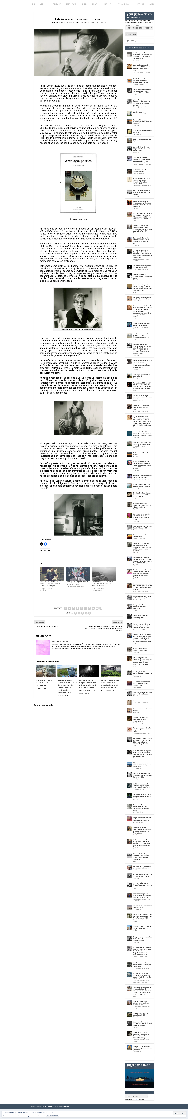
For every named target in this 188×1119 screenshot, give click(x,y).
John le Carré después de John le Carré (141, 375)
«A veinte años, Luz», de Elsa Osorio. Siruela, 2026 (142, 527)
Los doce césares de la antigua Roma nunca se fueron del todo (140, 719)
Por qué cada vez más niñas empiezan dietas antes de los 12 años (142, 729)
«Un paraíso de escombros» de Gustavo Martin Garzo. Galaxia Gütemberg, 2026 (142, 818)
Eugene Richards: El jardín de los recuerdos (45, 682)
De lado (135, 956)
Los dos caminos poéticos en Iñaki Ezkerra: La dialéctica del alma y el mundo (103, 584)
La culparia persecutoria (141, 701)
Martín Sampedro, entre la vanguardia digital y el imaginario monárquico (141, 325)
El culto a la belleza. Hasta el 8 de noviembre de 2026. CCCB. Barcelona (142, 494)
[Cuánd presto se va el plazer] (129, 140)
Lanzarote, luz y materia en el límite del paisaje (142, 906)
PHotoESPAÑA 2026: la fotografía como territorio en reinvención (142, 885)
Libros (43, 4)
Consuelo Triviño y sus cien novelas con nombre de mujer (142, 928)
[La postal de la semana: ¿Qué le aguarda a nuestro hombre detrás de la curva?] (129, 1023)
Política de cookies (52, 1116)
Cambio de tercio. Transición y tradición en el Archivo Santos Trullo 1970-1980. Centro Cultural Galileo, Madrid (142, 573)
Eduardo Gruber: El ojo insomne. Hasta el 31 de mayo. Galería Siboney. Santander (141, 856)
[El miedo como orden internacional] (129, 536)
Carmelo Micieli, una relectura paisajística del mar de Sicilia (142, 121)
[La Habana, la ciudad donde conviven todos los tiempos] (129, 298)
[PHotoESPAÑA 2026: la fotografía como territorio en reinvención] (129, 884)
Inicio (34, 4)
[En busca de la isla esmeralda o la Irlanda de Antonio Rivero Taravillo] (111, 671)
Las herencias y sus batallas (142, 866)
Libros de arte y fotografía (140, 982)
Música (139, 687)
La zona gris (147, 164)
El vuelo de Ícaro (146, 185)
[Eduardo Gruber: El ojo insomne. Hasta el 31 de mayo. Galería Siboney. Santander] (129, 855)
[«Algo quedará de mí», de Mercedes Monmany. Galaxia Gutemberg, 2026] (129, 774)
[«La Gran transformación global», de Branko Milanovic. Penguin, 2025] (129, 335)
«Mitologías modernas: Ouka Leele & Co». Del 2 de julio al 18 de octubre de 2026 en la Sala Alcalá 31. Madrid (142, 216)
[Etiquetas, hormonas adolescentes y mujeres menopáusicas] (129, 1002)
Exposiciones (136, 509)
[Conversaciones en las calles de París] (129, 131)
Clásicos (135, 173)
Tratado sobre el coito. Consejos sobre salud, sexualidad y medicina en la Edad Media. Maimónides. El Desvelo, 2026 (142, 253)
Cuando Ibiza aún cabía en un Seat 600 (142, 709)
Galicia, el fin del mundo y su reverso (142, 453)
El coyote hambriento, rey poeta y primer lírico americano (141, 606)
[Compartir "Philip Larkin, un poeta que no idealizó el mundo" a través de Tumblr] (77, 608)
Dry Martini (136, 141)
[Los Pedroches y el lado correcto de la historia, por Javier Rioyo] (129, 964)
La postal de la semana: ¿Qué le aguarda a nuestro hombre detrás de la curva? (142, 1023)
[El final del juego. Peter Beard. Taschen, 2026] (129, 649)
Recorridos (138, 4)
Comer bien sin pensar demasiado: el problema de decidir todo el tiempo (142, 895)
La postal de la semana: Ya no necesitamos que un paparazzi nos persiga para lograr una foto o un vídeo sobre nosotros (142, 363)
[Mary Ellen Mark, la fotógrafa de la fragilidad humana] (129, 693)
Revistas (135, 552)
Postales (135, 208)
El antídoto (136, 72)
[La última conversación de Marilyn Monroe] (129, 616)
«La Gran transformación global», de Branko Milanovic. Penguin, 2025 (141, 335)
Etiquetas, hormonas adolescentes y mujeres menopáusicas (141, 1003)
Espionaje (135, 378)
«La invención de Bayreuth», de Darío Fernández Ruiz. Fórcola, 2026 (142, 683)
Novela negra (122, 4)
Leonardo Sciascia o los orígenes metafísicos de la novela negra (142, 148)
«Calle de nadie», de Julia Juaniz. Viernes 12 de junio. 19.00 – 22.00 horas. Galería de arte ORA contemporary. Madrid (142, 465)
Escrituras (71, 4)
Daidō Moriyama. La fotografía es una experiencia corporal (142, 276)
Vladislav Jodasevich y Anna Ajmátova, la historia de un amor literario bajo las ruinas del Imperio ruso (142, 753)
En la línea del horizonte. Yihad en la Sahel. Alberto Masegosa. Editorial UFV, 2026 (141, 240)
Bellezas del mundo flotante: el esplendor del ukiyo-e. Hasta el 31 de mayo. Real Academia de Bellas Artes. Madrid (142, 843)
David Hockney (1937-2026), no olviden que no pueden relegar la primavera (142, 444)
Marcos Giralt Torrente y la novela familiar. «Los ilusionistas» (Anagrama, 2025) (142, 807)
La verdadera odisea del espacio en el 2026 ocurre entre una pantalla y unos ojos (141, 67)
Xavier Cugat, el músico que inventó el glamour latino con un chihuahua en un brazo (142, 625)
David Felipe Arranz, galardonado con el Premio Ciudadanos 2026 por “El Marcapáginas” (142, 830)
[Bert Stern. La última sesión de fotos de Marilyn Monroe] (129, 597)
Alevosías (142, 72)
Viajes (151, 4)
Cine (138, 470)
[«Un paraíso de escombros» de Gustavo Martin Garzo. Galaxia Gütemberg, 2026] (129, 818)
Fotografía (56, 4)
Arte (134, 448)
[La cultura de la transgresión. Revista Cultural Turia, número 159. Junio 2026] (129, 90)
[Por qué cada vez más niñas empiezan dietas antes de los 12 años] (129, 729)
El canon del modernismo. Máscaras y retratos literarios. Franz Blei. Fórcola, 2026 (141, 181)
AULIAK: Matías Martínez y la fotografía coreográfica (142, 875)
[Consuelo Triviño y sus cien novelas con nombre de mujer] (129, 927)
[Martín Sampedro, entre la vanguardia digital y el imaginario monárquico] (129, 324)
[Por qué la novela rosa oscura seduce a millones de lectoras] (129, 396)
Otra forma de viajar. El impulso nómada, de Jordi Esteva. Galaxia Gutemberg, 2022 (88, 685)
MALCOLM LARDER (67, 22)
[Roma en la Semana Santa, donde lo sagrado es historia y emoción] (129, 1047)
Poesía (91, 22)
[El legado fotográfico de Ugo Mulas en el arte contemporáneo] (129, 938)
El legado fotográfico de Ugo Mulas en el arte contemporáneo (142, 938)
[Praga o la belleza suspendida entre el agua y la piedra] (129, 672)
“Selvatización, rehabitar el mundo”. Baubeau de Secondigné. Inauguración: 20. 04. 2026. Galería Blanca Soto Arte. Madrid (142, 990)
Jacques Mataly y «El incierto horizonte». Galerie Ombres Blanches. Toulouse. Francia (142, 433)
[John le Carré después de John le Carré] (129, 375)
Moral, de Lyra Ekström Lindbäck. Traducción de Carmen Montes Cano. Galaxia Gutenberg (141, 1035)
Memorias (142, 629)
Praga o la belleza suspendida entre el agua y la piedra (142, 673)
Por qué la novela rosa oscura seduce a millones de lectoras (142, 397)
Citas (134, 220)
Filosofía (135, 260)
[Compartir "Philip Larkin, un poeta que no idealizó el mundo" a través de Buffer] (89, 608)
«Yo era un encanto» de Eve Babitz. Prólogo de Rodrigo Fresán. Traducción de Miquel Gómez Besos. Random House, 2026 (142, 951)
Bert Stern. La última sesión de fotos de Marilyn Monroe (142, 597)
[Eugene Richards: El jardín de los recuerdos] (46, 671)
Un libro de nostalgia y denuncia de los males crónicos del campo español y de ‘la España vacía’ (142, 228)
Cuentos (135, 233)
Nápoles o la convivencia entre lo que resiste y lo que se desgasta (142, 764)
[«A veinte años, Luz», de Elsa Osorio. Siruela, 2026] (129, 527)
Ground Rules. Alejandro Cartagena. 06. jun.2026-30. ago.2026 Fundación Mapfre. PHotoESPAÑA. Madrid (142, 560)
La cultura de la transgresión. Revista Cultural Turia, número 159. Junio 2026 (142, 91)
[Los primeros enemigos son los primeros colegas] (129, 267)
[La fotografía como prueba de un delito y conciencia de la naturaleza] (129, 795)
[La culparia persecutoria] (129, 702)
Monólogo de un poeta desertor (77, 582)
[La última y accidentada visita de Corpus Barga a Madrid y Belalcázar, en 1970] (129, 785)
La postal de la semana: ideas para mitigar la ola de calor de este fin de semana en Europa (142, 203)
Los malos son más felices (140, 114)
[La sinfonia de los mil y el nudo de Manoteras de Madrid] (129, 406)
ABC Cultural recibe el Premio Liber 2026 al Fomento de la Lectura (140, 80)
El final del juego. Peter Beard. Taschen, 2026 (140, 649)
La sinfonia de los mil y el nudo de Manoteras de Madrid (141, 407)
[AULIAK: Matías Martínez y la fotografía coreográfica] (129, 875)
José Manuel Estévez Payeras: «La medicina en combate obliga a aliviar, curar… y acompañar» (141, 160)
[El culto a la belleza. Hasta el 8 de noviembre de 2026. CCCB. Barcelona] (129, 494)
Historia (107, 4)
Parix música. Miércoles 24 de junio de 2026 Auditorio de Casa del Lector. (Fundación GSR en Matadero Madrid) (142, 385)
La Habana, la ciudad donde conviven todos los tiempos (142, 298)
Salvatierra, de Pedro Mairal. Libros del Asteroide (142, 476)
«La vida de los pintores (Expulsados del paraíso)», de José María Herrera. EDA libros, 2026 (142, 976)
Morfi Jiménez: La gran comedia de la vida (140, 1014)
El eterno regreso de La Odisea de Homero (140, 170)
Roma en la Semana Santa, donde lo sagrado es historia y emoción (142, 1048)
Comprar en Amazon (78, 219)
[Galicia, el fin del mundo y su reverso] (129, 454)
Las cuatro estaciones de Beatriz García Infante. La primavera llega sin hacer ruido (141, 516)
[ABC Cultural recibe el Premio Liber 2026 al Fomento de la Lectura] (129, 80)
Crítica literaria (137, 185)
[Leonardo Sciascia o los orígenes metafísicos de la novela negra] (129, 148)
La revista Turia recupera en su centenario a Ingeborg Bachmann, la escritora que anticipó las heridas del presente (142, 547)
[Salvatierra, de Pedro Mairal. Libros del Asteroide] (129, 476)
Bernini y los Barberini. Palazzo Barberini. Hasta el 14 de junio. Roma (142, 505)
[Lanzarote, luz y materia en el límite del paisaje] (129, 907)
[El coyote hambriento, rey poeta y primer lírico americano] (129, 606)
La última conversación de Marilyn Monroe (141, 616)
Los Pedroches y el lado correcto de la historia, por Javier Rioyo (142, 964)
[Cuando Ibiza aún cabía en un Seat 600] (129, 710)
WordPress (65, 1106)
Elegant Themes (47, 1106)
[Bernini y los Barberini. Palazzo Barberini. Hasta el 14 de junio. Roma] (129, 504)
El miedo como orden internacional (140, 535)
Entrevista (140, 164)
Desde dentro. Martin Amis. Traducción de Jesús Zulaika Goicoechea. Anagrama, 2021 (50, 584)
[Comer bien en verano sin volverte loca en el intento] (129, 485)
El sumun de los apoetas (144, 479)
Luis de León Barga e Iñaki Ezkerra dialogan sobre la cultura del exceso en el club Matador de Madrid (142, 287)
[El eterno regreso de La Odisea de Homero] (129, 171)
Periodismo (141, 84)
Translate (141, 1099)
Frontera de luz (137, 134)
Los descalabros (138, 112)
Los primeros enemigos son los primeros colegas (142, 266)
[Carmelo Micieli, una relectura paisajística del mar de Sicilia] (129, 121)
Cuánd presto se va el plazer (142, 139)
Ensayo (95, 4)
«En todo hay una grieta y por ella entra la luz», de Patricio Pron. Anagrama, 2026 (142, 916)
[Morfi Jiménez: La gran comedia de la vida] (129, 1014)
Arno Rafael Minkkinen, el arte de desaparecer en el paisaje (141, 192)
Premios (135, 84)
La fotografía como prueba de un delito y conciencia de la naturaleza (142, 796)
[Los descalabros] (129, 113)
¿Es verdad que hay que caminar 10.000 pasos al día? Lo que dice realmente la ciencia (142, 102)
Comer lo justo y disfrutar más (141, 107)
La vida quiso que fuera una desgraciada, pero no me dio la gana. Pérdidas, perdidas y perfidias (142, 586)
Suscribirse (131, 34)
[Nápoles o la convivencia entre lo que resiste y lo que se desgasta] (129, 764)
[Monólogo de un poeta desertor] (78, 574)
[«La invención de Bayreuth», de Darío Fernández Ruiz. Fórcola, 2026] (129, 683)
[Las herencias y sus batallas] (129, 867)
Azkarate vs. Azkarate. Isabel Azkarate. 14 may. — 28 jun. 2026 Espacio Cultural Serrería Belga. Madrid (142, 741)
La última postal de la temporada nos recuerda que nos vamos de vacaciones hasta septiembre (142, 55)
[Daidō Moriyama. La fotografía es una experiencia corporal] (129, 275)
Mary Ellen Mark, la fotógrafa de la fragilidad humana (142, 693)
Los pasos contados (138, 789)
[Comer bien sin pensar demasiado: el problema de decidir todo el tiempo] (129, 895)
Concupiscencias (138, 259)
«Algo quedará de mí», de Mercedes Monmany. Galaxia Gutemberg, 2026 (142, 775)
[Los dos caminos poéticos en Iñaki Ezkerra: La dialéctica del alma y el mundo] (104, 574)
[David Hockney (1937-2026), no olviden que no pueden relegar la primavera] (129, 443)
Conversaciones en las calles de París (142, 131)
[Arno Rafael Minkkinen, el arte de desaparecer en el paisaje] (129, 192)
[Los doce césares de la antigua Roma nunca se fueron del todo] (129, 718)
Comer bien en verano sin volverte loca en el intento (141, 485)
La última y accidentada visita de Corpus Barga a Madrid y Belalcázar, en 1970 (142, 785)
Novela (84, 4)
